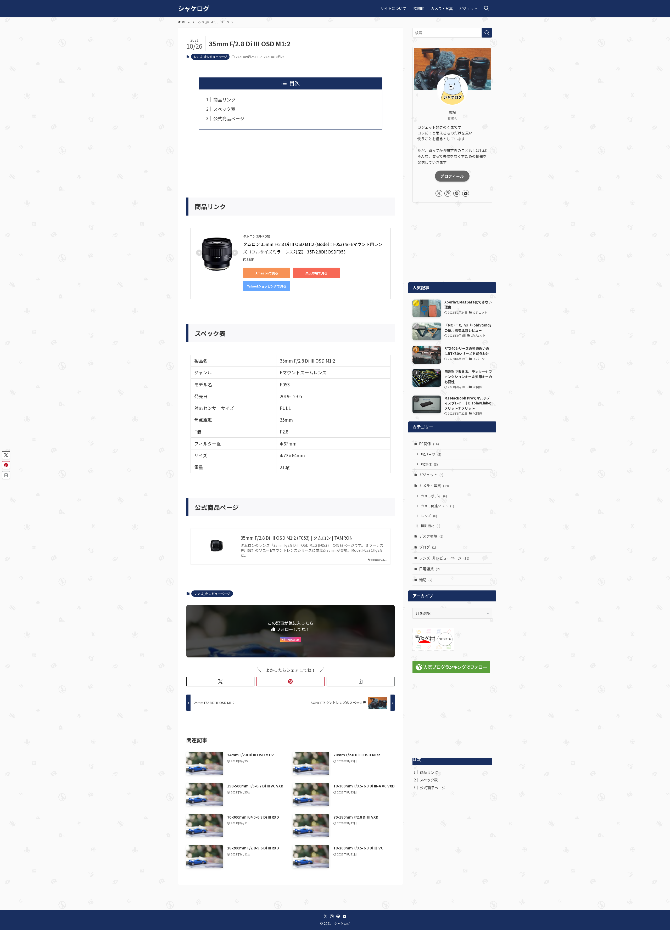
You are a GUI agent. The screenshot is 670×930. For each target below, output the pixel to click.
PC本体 (429, 464)
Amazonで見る (266, 273)
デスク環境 (431, 536)
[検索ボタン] (486, 8)
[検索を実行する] (487, 33)
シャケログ (193, 8)
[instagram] (447, 193)
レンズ (429, 515)
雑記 (425, 579)
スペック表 (224, 109)
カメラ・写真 (434, 485)
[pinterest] (456, 193)
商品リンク (224, 99)
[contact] (465, 193)
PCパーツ (431, 454)
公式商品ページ (228, 118)
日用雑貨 (429, 568)
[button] (220, 681)
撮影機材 (430, 525)
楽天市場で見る (316, 273)
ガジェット (431, 474)
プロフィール (452, 176)
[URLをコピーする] (361, 681)
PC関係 (429, 443)
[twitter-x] (439, 193)
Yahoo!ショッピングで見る (266, 286)
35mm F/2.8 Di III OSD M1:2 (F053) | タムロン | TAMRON (297, 538)
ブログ (427, 547)
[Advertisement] (290, 160)
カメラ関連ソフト (437, 505)
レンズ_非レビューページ (210, 56)
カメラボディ (434, 495)
